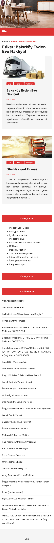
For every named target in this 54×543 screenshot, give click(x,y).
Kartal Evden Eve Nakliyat (15, 448)
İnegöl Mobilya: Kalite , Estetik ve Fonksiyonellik (26, 408)
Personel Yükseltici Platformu (24, 242)
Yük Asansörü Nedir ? (13, 300)
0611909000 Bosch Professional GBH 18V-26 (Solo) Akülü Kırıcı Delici (25, 507)
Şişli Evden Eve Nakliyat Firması (18, 498)
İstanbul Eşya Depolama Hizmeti (19, 388)
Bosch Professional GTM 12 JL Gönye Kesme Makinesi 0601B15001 (25, 339)
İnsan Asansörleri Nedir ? (15, 428)
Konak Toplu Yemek (12, 415)
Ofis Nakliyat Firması (22, 169)
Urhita (27, 12)
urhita (12, 99)
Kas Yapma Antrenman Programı (19, 441)
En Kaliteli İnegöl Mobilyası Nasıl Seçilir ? (22, 314)
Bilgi (10, 84)
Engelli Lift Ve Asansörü (14, 362)
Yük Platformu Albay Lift (14, 468)
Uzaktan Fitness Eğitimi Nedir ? (18, 401)
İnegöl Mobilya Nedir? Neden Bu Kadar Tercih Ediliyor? (25, 483)
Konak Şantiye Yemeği (13, 320)
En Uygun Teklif (17, 231)
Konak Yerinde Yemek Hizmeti (17, 382)
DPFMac (13, 246)
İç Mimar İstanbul (18, 235)
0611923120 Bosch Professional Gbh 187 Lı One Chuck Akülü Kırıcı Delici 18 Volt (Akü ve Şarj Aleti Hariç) (26, 519)
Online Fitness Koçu (12, 461)
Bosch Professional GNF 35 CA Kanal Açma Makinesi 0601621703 (24, 329)
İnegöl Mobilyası (17, 264)
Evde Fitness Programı (13, 455)
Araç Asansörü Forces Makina (18, 475)
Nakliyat (29, 84)
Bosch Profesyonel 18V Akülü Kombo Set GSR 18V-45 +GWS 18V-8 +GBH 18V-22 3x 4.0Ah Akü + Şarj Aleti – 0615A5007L (26, 352)
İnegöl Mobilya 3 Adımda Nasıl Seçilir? (21, 375)
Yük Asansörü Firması (13, 307)
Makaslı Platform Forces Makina (18, 368)
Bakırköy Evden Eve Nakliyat (16, 421)
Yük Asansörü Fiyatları (21, 253)
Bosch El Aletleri (17, 249)
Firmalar (18, 84)
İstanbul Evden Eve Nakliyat (23, 257)
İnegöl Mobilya (16, 238)
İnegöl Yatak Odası (19, 227)
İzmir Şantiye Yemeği (20, 260)
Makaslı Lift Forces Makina (15, 435)
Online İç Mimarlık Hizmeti (15, 395)
